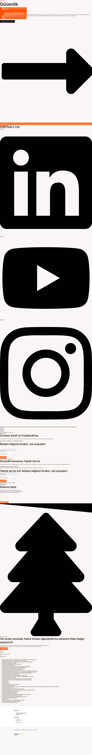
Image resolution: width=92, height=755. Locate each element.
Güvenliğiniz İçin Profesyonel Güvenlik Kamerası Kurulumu (14, 696)
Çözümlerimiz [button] (5, 9)
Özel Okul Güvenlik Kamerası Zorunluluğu (10, 691)
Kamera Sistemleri (6, 15)
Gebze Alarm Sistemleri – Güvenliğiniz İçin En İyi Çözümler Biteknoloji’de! (17, 661)
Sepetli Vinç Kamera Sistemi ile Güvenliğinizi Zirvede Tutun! (14, 675)
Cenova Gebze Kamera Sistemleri (9, 677)
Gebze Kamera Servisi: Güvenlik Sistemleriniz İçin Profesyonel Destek (17, 679)
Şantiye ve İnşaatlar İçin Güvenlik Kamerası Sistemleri (13, 700)
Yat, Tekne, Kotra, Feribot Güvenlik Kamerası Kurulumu (13, 668)
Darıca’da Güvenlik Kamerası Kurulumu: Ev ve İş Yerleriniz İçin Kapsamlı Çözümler (19, 672)
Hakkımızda (18, 719)
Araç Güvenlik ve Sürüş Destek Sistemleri (14, 13)
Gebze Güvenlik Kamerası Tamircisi (9, 702)
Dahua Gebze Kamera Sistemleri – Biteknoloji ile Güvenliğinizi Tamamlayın (17, 676)
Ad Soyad (2, 449)
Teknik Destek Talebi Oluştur (21, 713)
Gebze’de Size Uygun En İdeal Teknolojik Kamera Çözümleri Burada (16, 666)
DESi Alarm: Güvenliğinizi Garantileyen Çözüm (11, 664)
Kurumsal (4, 8)
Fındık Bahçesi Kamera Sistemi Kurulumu (10, 684)
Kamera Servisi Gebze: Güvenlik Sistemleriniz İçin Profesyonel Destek (17, 678)
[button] (7, 21)
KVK (17, 715)
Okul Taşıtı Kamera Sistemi (7, 687)
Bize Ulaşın (4, 18)
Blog (3, 17)
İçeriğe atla (2, 0)
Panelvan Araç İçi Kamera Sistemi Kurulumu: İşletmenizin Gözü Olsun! (17, 673)
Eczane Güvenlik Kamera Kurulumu (9, 692)
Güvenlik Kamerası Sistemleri (8, 665)
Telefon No (2, 451)
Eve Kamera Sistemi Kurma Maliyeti (9, 697)
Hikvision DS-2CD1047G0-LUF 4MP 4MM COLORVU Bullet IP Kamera (16, 694)
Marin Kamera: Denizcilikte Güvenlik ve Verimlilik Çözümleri (14, 667)
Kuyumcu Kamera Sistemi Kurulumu (9, 693)
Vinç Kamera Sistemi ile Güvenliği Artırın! (10, 674)
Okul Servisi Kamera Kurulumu (8, 685)
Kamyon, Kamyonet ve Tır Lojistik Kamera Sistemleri (13, 688)
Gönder (3, 457)
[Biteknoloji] (2, 3)
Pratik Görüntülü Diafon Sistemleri (9, 663)
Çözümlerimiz (18, 720)
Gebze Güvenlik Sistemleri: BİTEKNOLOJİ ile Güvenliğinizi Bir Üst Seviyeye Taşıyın (19, 659)
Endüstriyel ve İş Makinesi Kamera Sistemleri (14, 14)
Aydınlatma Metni (19, 714)
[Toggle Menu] (14, 11)
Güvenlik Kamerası (6, 683)
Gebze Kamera (5, 682)
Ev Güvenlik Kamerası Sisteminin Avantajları (11, 701)
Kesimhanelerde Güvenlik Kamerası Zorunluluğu (12, 695)
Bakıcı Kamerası (5, 681)
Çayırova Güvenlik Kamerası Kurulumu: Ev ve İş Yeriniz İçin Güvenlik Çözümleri (18, 690)
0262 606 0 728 (10, 127)
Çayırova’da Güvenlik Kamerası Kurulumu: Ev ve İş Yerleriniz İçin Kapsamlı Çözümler (19, 670)
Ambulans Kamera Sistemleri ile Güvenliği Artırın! (12, 669)
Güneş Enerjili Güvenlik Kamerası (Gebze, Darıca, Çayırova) (14, 660)
